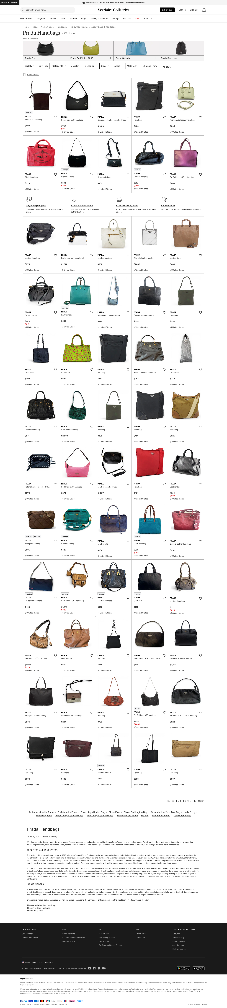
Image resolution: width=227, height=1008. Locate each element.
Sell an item (167, 9)
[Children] (79, 18)
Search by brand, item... (36, 9)
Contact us (140, 937)
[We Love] (133, 18)
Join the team (178, 945)
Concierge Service (30, 937)
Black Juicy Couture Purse (69, 815)
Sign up (194, 9)
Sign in (182, 9)
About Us (148, 18)
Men (63, 18)
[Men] (67, 18)
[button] (204, 10)
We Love (127, 18)
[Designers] (47, 18)
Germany (54, 1004)
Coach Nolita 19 (159, 812)
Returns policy (68, 941)
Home (26, 26)
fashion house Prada (108, 842)
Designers (40, 18)
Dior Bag (175, 812)
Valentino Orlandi (161, 815)
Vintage (115, 18)
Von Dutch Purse (182, 815)
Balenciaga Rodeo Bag (93, 812)
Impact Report (178, 941)
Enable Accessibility (9, 2)
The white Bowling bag (38, 908)
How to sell (104, 933)
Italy (66, 1004)
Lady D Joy (189, 812)
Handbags (62, 26)
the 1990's (127, 876)
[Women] (59, 18)
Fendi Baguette (44, 815)
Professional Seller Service (110, 945)
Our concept (27, 933)
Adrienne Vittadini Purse (41, 812)
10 (195, 800)
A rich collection (89, 892)
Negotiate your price (36, 205)
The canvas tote (35, 910)
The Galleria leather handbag (41, 905)
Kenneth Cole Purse (127, 815)
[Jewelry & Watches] (110, 18)
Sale (137, 18)
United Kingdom (32, 1004)
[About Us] (154, 18)
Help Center (141, 933)
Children (73, 18)
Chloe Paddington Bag (135, 812)
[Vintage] (121, 18)
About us (176, 933)
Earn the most (168, 205)
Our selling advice (107, 937)
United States (44, 1004)
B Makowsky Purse (67, 812)
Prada (34, 26)
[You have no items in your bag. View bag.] (204, 10)
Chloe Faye (114, 812)
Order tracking (68, 933)
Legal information (50, 968)
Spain (61, 1004)
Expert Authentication (82, 205)
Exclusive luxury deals (127, 205)
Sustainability (178, 937)
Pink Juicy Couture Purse (100, 815)
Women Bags (47, 26)
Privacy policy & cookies (76, 968)
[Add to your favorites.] (55, 116)
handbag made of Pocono (76, 863)
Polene (144, 815)
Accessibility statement (31, 968)
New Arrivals (26, 18)
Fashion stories (178, 949)
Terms (61, 968)
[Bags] (88, 18)
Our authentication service (73, 937)
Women (53, 18)
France (22, 1004)
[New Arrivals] (34, 18)
